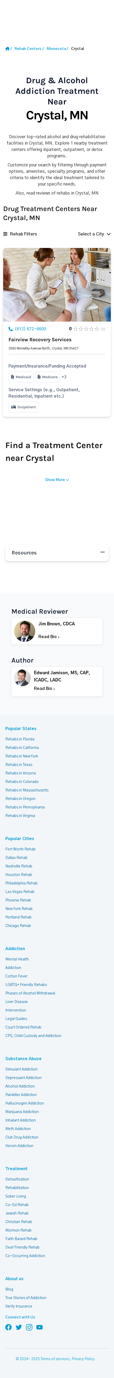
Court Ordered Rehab (23, 1027)
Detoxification (17, 1179)
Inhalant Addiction (20, 1120)
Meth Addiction (18, 1129)
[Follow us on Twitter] (19, 1327)
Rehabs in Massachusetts (27, 790)
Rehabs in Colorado (22, 782)
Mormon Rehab (18, 1230)
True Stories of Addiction (25, 1298)
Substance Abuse (23, 1059)
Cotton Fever (16, 976)
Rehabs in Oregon (20, 799)
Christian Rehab (18, 1222)
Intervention (15, 1010)
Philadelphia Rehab (21, 883)
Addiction (15, 949)
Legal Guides (16, 1019)
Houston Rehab (18, 875)
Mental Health (17, 959)
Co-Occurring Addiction (25, 1256)
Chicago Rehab (18, 926)
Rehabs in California (22, 748)
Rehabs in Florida (19, 739)
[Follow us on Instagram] (29, 1327)
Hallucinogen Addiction (24, 1103)
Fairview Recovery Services (40, 340)
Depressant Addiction (23, 1078)
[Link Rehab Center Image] (57, 285)
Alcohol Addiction (20, 1086)
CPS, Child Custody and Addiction (33, 1036)
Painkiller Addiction (21, 1095)
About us (14, 1279)
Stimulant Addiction (21, 1069)
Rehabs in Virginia (20, 816)
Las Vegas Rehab (19, 892)
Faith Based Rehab (21, 1239)
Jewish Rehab (17, 1213)
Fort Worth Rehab (20, 849)
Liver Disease (16, 1002)
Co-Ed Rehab (17, 1205)
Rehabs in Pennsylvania (25, 807)
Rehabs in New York (21, 756)
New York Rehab (19, 909)
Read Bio (48, 637)
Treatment (16, 1169)
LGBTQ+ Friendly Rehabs (26, 985)
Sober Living (15, 1196)
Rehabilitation (17, 1188)
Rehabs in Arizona (20, 773)
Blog (9, 1289)
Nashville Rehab (18, 866)
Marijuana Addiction (22, 1112)
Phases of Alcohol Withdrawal (30, 993)
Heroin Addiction (19, 1146)
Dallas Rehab (16, 858)
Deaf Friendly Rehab (22, 1247)
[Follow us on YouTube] (39, 1327)
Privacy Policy (83, 1359)
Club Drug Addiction (21, 1137)
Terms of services (55, 1359)
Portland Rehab (18, 917)
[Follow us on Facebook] (8, 1327)
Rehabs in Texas (18, 765)
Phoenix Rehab (18, 900)
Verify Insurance (18, 1306)
